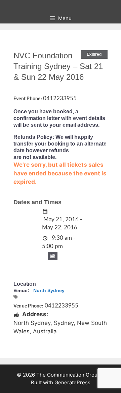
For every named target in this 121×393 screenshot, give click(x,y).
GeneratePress (72, 382)
